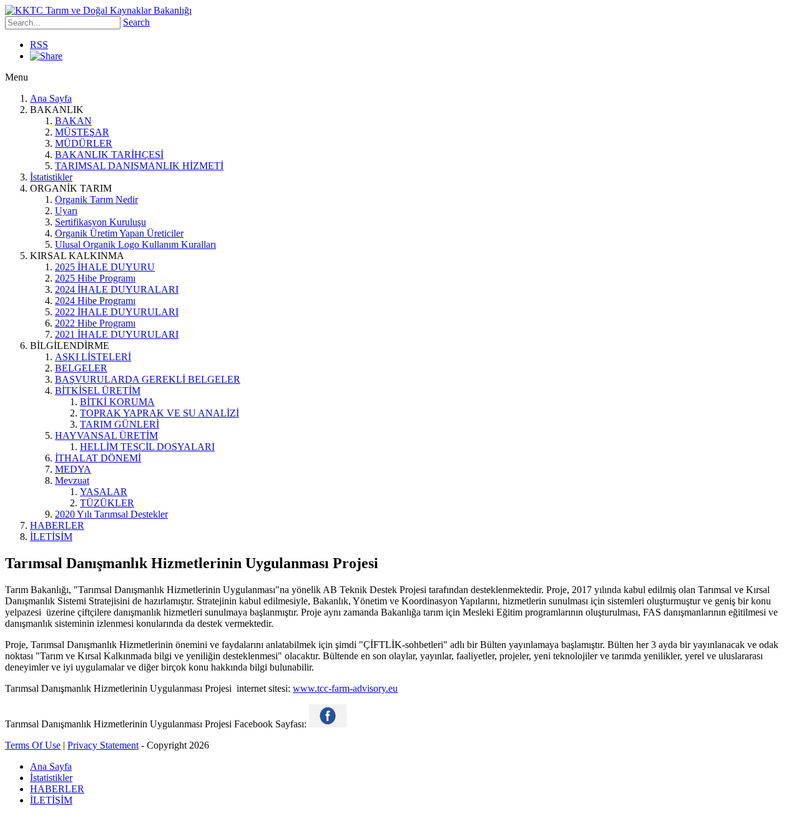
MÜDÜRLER (83, 143)
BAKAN (73, 121)
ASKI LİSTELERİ (93, 356)
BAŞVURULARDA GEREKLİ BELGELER (147, 379)
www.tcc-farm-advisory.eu (345, 688)
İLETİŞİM (51, 536)
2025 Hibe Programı (95, 278)
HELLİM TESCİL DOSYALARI (147, 446)
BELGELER (81, 368)
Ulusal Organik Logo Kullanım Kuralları (135, 244)
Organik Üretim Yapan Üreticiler (119, 233)
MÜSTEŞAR (82, 132)
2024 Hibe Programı (95, 300)
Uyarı (66, 210)
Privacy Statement (103, 745)
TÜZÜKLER (107, 503)
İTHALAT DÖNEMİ (98, 458)
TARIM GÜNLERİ (119, 424)
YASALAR (103, 491)
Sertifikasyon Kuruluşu (100, 222)
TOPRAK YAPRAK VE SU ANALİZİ (159, 413)
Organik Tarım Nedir (96, 199)
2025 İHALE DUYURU (105, 267)
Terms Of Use (33, 745)
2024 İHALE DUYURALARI (117, 289)
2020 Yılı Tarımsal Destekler (111, 514)
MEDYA (73, 469)
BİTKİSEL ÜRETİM (97, 390)
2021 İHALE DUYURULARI (117, 334)
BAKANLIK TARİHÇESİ (109, 154)
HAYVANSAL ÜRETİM (106, 435)
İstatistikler (51, 177)
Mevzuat (72, 480)
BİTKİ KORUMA (117, 401)
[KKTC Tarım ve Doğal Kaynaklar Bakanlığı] (98, 10)
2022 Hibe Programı (95, 323)
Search (136, 22)
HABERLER (57, 525)
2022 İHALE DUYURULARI (117, 312)
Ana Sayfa (51, 98)
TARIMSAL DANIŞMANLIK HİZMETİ (139, 165)
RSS (39, 44)
